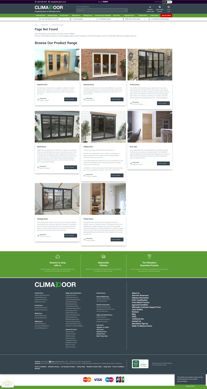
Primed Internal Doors (72, 306)
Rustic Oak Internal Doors (73, 315)
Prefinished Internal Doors (73, 308)
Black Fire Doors (70, 345)
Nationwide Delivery (103, 264)
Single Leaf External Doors (104, 315)
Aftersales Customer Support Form (146, 307)
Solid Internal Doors (71, 302)
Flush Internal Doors (71, 311)
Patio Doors (100, 325)
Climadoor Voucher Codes (94, 367)
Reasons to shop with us (58, 264)
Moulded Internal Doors (72, 319)
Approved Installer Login (150, 10)
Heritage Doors (42, 219)
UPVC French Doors (102, 311)
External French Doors (41, 310)
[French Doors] (150, 65)
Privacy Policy (81, 367)
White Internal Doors (71, 304)
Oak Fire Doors (70, 332)
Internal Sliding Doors (41, 328)
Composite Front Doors (103, 319)
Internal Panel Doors (71, 313)
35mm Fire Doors (71, 347)
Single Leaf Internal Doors (42, 295)
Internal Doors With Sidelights (74, 326)
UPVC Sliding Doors (40, 324)
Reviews (135, 312)
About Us (136, 293)
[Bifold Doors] (57, 127)
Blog (134, 314)
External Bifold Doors (41, 318)
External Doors (89, 84)
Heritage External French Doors (105, 309)
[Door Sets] (150, 127)
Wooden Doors (101, 334)
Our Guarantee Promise (68, 367)
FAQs (134, 316)
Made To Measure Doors (142, 326)
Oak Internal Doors (71, 295)
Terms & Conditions (40, 367)
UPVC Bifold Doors (102, 301)
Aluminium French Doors (104, 307)
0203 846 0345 (42, 2)
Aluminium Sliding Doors (42, 326)
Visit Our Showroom (140, 295)
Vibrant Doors (97, 363)
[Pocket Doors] (103, 199)
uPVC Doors (100, 330)
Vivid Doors (118, 363)
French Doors (134, 84)
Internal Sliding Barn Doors (73, 324)
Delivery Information (140, 298)
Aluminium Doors (102, 332)
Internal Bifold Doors (57, 25)
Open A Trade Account (159, 10)
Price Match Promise (140, 302)
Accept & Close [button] (190, 386)
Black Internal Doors (71, 317)
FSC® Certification (139, 300)
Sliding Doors (88, 147)
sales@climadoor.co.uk (58, 2)
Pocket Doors (88, 219)
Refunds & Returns (53, 367)
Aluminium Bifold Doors (103, 299)
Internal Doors (42, 84)
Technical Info (138, 319)
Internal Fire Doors (40, 302)
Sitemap (37, 369)
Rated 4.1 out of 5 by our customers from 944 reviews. (8, 384)
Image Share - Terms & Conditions (114, 367)
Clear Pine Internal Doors (73, 322)
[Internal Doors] (57, 65)
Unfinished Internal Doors (73, 300)
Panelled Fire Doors (71, 340)
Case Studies (137, 309)
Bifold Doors (44, 25)
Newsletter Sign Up (140, 323)
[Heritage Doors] (57, 199)
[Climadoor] (49, 10)
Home (36, 25)
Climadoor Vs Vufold (103, 327)
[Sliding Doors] (103, 127)
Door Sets (133, 147)
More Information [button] (182, 381)
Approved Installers (140, 305)
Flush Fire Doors (70, 338)
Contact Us (136, 321)
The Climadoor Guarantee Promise (149, 264)
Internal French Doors (41, 300)
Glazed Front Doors (102, 322)
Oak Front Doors (101, 317)
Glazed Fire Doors (71, 334)
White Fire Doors (70, 336)
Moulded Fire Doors (71, 343)
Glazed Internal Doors (72, 297)
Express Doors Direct (108, 363)
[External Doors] (103, 65)
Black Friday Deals (102, 336)
